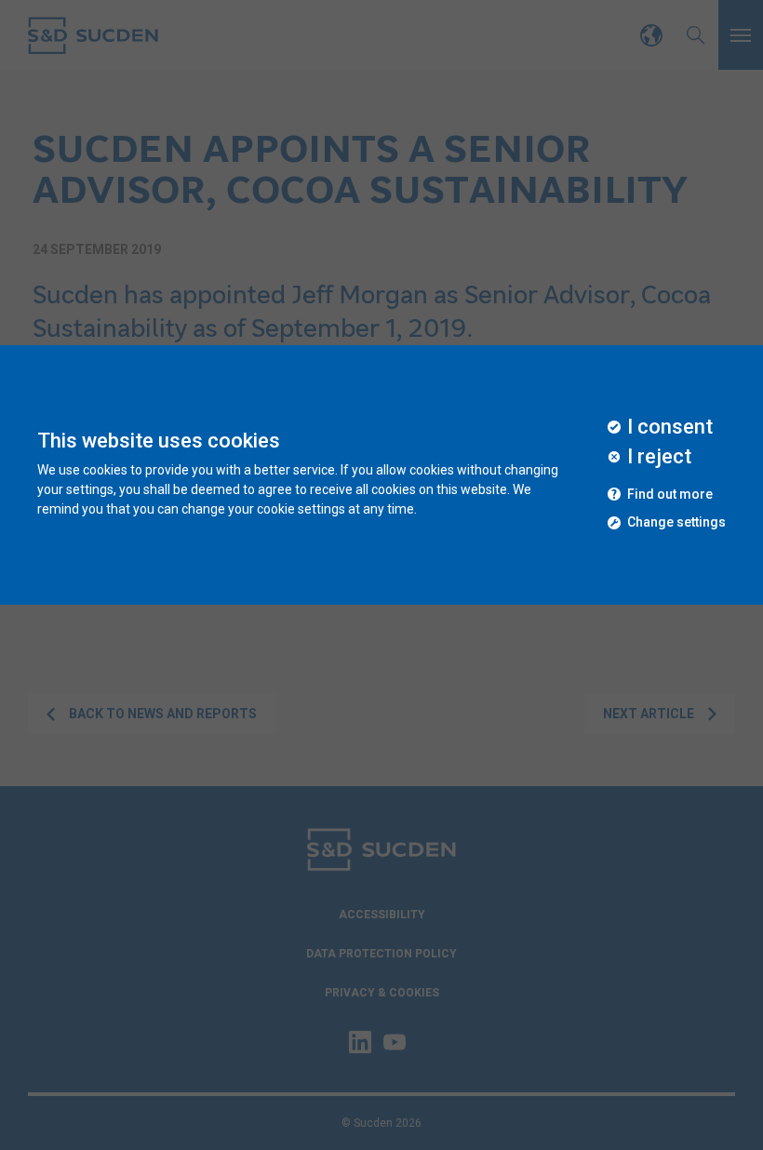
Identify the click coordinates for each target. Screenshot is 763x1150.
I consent (670, 427)
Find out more (670, 494)
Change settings (676, 522)
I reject (659, 456)
